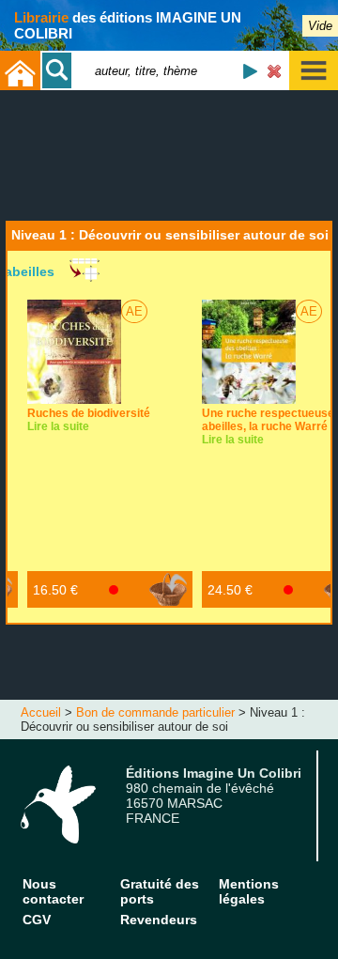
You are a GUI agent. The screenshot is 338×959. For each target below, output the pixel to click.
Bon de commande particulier (155, 712)
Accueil (41, 712)
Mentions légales (249, 891)
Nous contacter (53, 891)
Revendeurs (158, 919)
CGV (37, 919)
